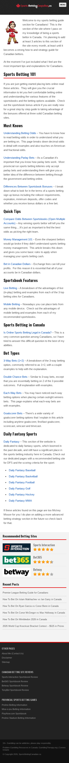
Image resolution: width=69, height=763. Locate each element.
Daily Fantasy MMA (20, 500)
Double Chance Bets (15, 376)
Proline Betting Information (14, 705)
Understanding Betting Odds (20, 133)
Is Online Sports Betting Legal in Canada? (27, 332)
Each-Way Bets (13, 392)
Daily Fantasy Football (21, 482)
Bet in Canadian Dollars (17, 263)
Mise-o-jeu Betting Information (16, 709)
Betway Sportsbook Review (15, 685)
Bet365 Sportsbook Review (15, 681)
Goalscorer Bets (13, 413)
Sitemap (6, 662)
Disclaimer (7, 658)
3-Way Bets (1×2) (14, 360)
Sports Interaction (44, 545)
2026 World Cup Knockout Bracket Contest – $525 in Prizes (33, 626)
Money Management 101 (18, 239)
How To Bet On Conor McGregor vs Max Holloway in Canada (34, 612)
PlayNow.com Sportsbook (14, 713)
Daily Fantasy (11, 441)
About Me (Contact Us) (13, 653)
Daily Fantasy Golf (19, 488)
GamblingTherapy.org (48, 747)
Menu (62, 5)
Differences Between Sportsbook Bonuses (28, 186)
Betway (37, 569)
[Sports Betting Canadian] (33, 8)
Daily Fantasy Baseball (22, 470)
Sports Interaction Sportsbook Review (20, 677)
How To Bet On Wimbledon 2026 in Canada (25, 619)
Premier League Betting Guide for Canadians (25, 592)
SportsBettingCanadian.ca (30, 754)
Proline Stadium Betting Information (19, 718)
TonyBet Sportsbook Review (15, 690)
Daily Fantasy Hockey (21, 494)
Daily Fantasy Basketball (23, 476)
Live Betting (10, 288)
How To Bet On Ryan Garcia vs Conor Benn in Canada (31, 606)
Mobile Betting (12, 304)
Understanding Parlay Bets (19, 157)
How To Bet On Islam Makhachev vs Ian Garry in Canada (32, 599)
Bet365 (37, 557)
